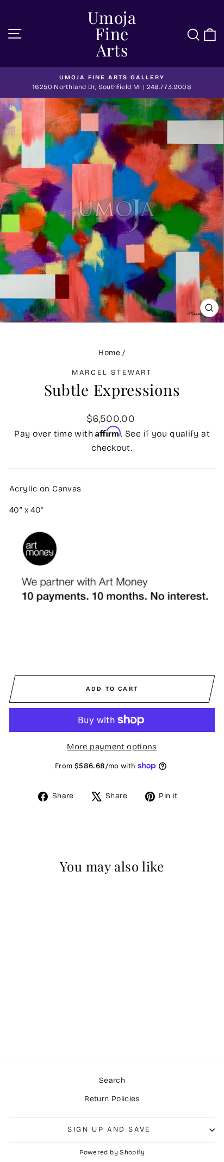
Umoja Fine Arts (112, 34)
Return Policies (112, 1098)
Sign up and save (109, 1129)
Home (109, 352)
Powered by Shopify (112, 1152)
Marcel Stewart (112, 372)
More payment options (112, 746)
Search (112, 1080)
